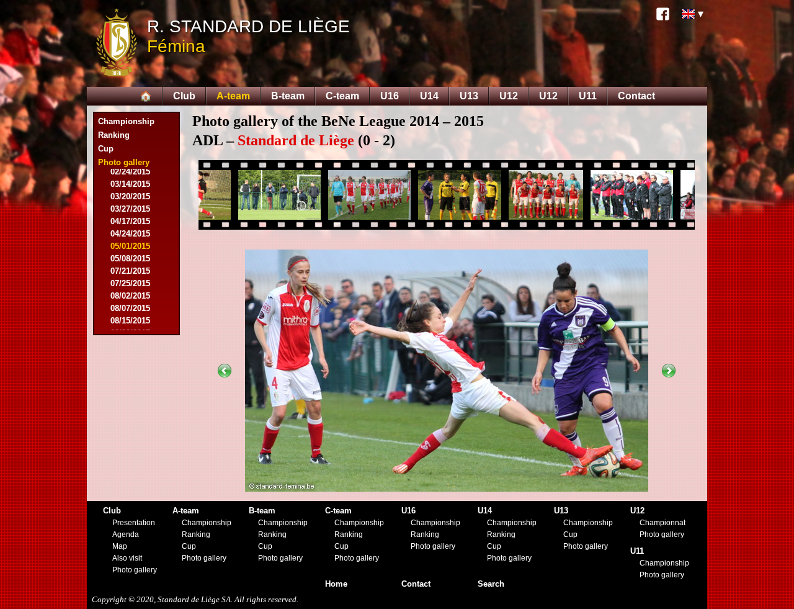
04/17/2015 (130, 221)
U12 (508, 96)
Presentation (133, 522)
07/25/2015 (130, 283)
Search (491, 584)
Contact (636, 96)
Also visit (127, 558)
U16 (389, 96)
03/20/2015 (130, 196)
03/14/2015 (130, 184)
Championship (126, 121)
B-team (288, 96)
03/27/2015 (130, 209)
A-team (233, 96)
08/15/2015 (130, 320)
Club (184, 96)
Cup (106, 148)
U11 (588, 96)
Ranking (114, 135)
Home (336, 584)
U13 (469, 96)
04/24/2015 (130, 233)
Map (119, 546)
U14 (429, 96)
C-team (342, 96)
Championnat (662, 522)
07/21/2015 (130, 271)
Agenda (125, 534)
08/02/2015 (130, 295)
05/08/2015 (130, 258)
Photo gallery (134, 570)
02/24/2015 (130, 171)
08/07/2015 (130, 308)
